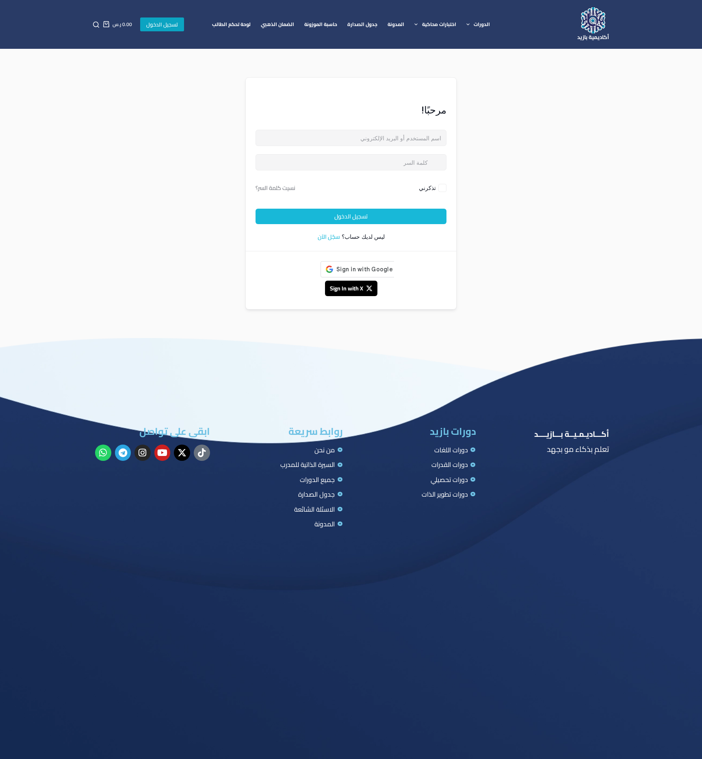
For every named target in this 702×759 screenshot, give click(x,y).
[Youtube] (162, 453)
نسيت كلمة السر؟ (275, 187)
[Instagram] (142, 453)
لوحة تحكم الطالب (231, 24)
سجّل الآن (329, 236)
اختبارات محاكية (439, 24)
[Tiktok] (202, 453)
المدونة (396, 24)
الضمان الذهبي (277, 24)
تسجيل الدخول (162, 24)
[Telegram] (123, 453)
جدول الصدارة (362, 24)
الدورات (482, 24)
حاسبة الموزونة (320, 24)
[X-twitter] (182, 453)
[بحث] (96, 25)
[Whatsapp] (103, 453)
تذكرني (427, 187)
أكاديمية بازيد (593, 37)
